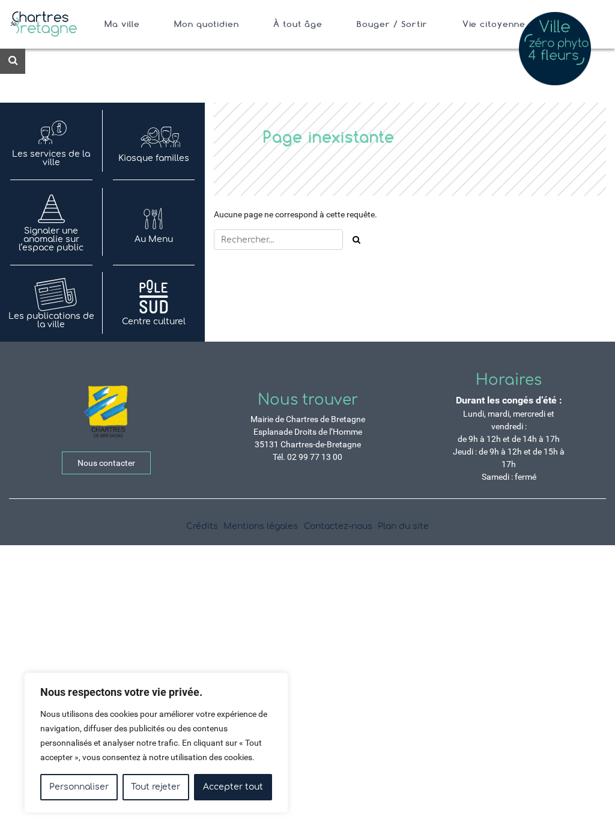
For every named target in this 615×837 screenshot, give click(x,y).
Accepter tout (233, 786)
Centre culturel (154, 321)
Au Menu (154, 239)
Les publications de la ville (51, 320)
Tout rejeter (155, 786)
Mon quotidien (206, 24)
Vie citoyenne (494, 24)
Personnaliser (79, 786)
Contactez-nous (338, 526)
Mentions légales (260, 526)
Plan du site (403, 526)
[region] (156, 742)
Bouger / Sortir (392, 24)
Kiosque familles (153, 158)
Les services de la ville (51, 158)
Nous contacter (106, 463)
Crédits (202, 526)
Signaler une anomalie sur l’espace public (51, 239)
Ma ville (122, 24)
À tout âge (298, 24)
